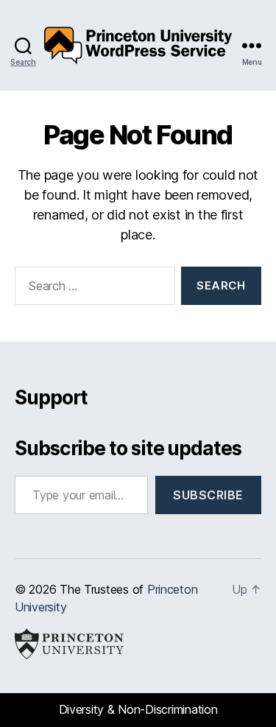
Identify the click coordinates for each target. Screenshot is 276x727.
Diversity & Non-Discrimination (138, 709)
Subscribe (208, 495)
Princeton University (69, 643)
